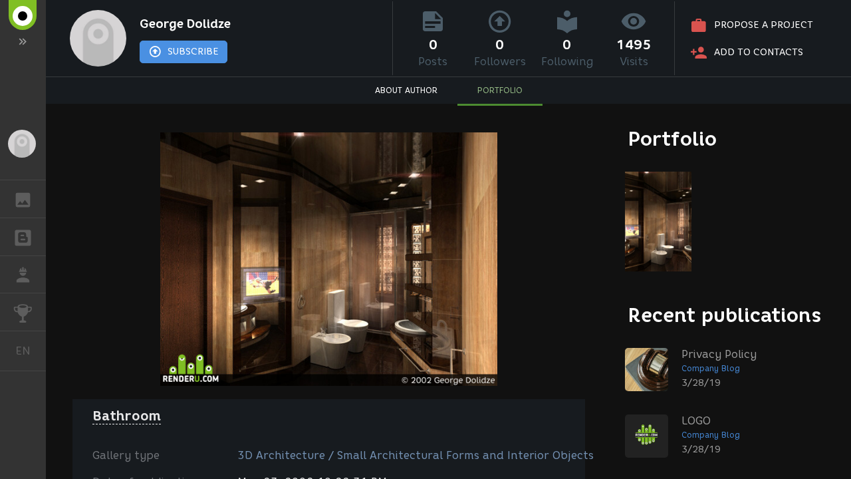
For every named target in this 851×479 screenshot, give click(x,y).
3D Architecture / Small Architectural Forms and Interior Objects (415, 455)
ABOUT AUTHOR (406, 90)
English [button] (30, 350)
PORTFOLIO (500, 90)
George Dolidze (185, 24)
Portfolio (672, 138)
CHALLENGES (23, 312)
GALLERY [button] (23, 199)
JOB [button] (23, 274)
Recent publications (724, 315)
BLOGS (23, 236)
